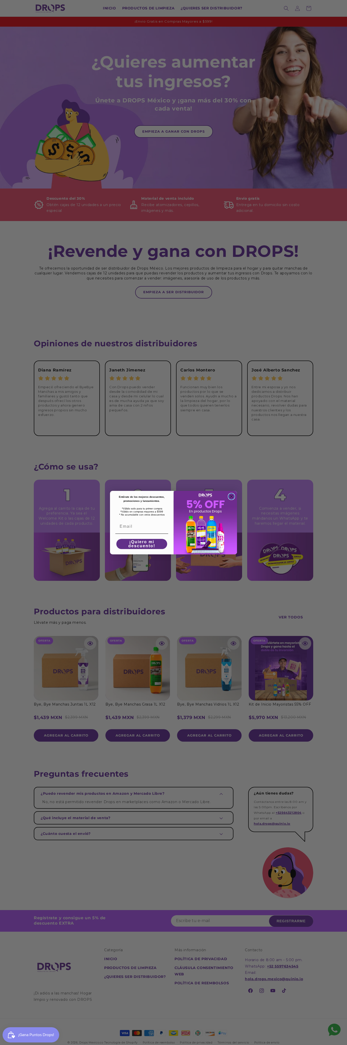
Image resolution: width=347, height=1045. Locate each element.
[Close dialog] (231, 496)
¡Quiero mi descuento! (141, 544)
